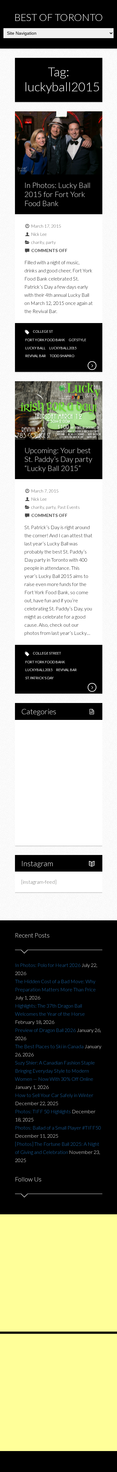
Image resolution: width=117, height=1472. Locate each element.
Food (33, 761)
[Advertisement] (58, 1273)
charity (37, 242)
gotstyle (77, 340)
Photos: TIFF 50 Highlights (43, 1111)
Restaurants (47, 772)
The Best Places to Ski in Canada (49, 1046)
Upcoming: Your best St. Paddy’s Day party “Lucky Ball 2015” (58, 459)
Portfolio (37, 825)
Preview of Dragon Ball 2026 (45, 1030)
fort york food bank (45, 340)
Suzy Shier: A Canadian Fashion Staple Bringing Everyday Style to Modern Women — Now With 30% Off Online (55, 1071)
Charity (36, 804)
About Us (38, 836)
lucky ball (35, 348)
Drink (40, 783)
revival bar (35, 356)
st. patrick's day (39, 678)
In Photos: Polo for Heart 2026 (47, 965)
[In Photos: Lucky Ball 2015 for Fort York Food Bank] (91, 365)
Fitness (42, 751)
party (51, 242)
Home (35, 729)
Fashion (36, 793)
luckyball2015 (62, 348)
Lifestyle (37, 740)
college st (43, 331)
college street (47, 653)
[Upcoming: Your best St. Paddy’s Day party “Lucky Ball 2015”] (91, 687)
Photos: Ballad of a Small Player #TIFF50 (58, 1128)
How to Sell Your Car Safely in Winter (54, 1095)
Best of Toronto (58, 17)
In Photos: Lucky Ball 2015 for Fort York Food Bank (57, 194)
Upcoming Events (46, 814)
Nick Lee (39, 234)
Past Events (68, 507)
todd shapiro (62, 356)
